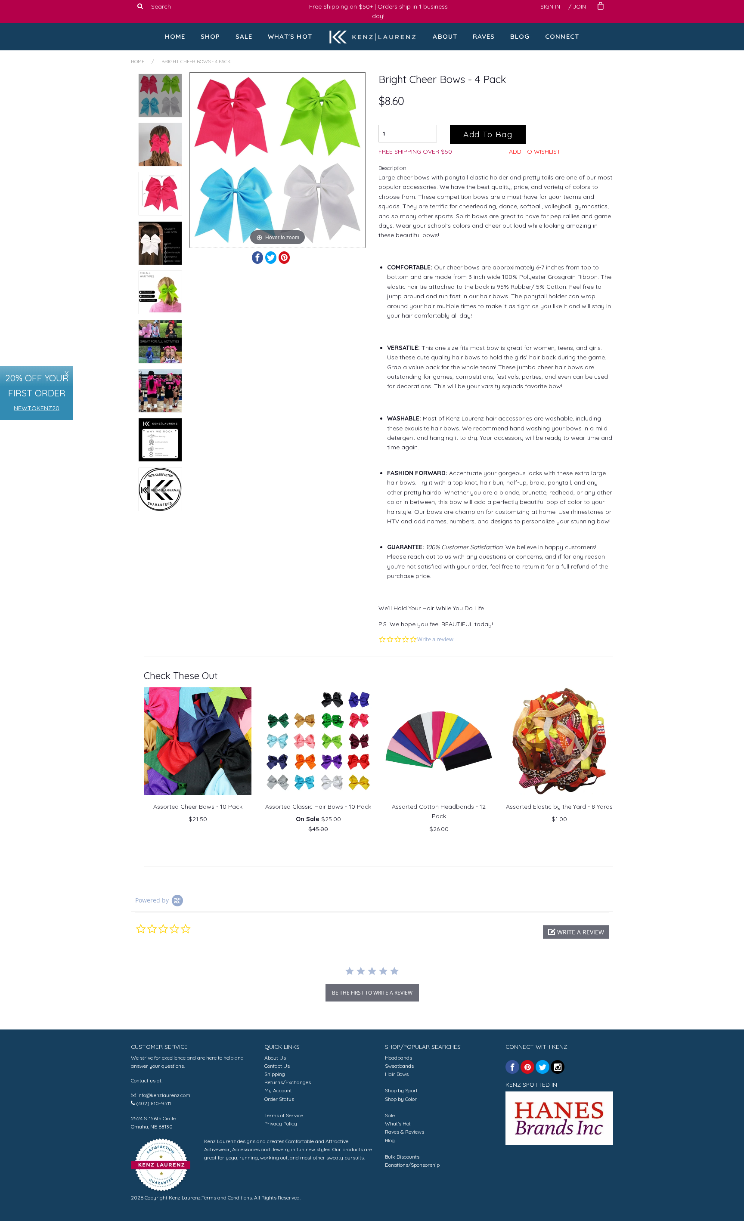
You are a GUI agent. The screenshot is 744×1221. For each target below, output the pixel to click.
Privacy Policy (280, 1123)
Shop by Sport (401, 1090)
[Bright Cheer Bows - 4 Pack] (160, 95)
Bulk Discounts (402, 1156)
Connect (562, 36)
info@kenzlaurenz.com (163, 1095)
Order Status (279, 1099)
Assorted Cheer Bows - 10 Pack (197, 806)
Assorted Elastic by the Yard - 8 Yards (559, 806)
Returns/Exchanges (287, 1082)
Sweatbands (399, 1066)
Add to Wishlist (535, 151)
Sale (244, 36)
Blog (520, 36)
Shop (210, 36)
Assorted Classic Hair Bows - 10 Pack (318, 806)
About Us (275, 1057)
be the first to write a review (372, 992)
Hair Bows (397, 1074)
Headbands (398, 1057)
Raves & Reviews (404, 1131)
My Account (278, 1090)
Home (175, 36)
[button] (576, 932)
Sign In (550, 6)
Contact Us (277, 1066)
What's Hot (290, 36)
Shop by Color (401, 1099)
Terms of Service (283, 1115)
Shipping (274, 1074)
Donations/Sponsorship (412, 1165)
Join (579, 6)
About (445, 36)
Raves (484, 36)
